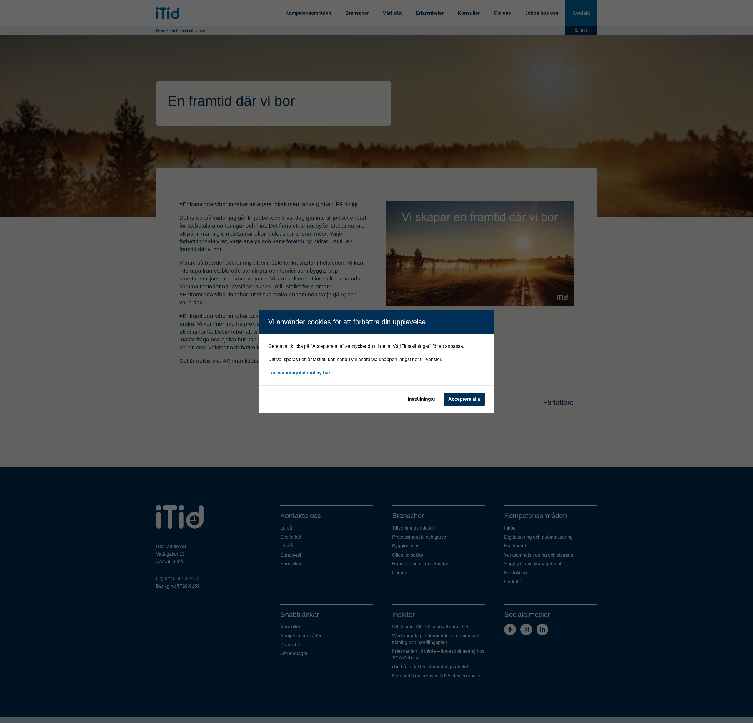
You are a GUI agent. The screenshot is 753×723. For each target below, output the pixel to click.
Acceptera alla (464, 399)
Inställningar (421, 399)
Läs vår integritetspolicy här (299, 372)
